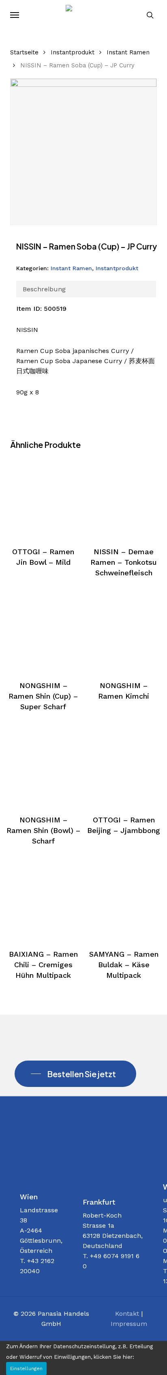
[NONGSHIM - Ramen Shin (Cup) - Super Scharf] (43, 629)
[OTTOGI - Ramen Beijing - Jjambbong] (124, 763)
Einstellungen (26, 1368)
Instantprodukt (72, 52)
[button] (14, 15)
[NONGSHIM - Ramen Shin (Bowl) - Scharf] (43, 763)
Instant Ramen (128, 52)
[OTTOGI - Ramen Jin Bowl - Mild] (43, 495)
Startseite (24, 52)
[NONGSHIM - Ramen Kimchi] (124, 629)
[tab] (86, 289)
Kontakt (127, 1313)
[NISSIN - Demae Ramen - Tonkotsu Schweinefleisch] (124, 495)
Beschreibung (44, 289)
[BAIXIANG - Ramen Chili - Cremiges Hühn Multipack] (43, 897)
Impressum (129, 1324)
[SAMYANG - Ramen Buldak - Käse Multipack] (124, 897)
